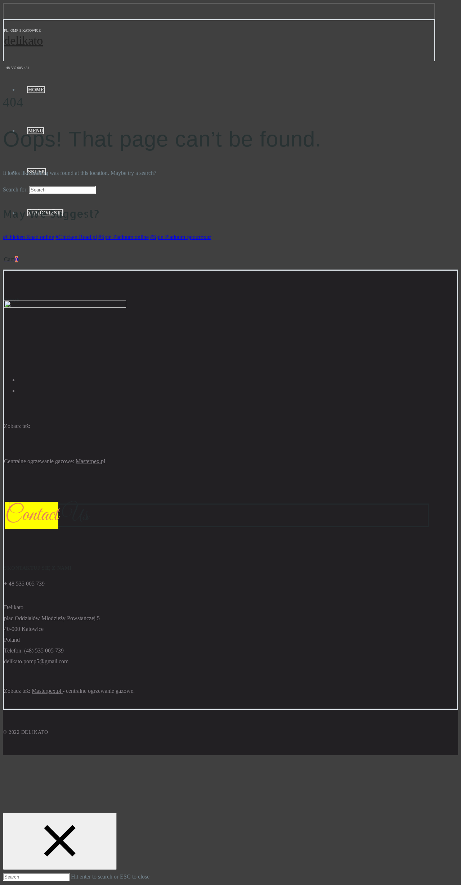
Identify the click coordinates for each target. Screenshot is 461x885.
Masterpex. (88, 461)
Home (36, 89)
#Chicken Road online (28, 237)
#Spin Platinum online (123, 237)
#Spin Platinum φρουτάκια (180, 237)
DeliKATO (23, 40)
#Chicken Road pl (76, 237)
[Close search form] (60, 841)
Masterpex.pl (47, 691)
